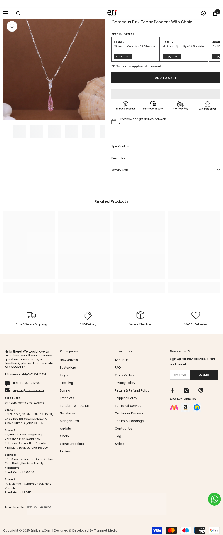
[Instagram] (186, 390)
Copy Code (123, 56)
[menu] (5, 13)
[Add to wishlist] (12, 26)
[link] (29, 285)
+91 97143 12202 (30, 383)
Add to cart (165, 78)
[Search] (18, 13)
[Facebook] (172, 390)
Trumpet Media (105, 530)
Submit (204, 375)
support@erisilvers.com (28, 390)
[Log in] (203, 13)
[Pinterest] (200, 390)
